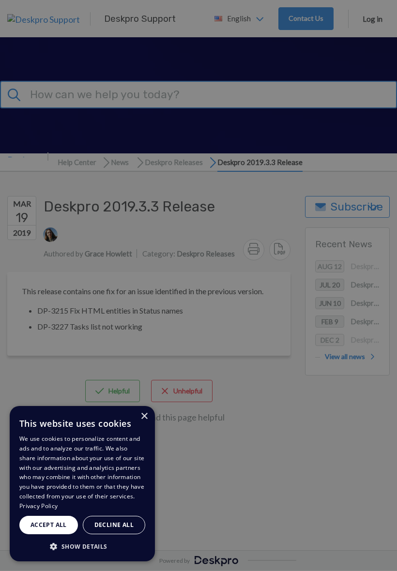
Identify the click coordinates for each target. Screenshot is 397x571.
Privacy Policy (38, 506)
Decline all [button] (114, 525)
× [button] (144, 416)
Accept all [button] (49, 525)
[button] (82, 546)
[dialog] (82, 483)
